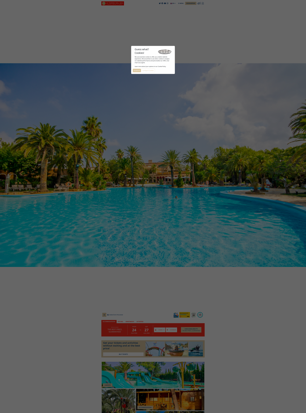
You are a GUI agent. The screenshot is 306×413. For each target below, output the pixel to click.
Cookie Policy (162, 66)
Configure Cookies (148, 70)
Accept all (137, 70)
